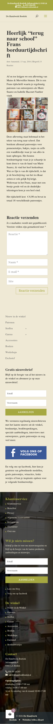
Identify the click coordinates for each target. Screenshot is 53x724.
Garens (9, 334)
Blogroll (35, 61)
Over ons (11, 531)
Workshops (11, 352)
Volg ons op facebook (17, 593)
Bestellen (11, 508)
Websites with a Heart (33, 719)
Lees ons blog (13, 588)
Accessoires (11, 340)
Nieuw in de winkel (15, 316)
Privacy (10, 512)
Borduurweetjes (14, 644)
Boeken (9, 346)
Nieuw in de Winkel (16, 607)
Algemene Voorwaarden (18, 517)
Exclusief (10, 358)
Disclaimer (12, 526)
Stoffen (9, 328)
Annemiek (15, 61)
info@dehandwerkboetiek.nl (20, 674)
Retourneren (13, 522)
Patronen (9, 322)
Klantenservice (14, 503)
